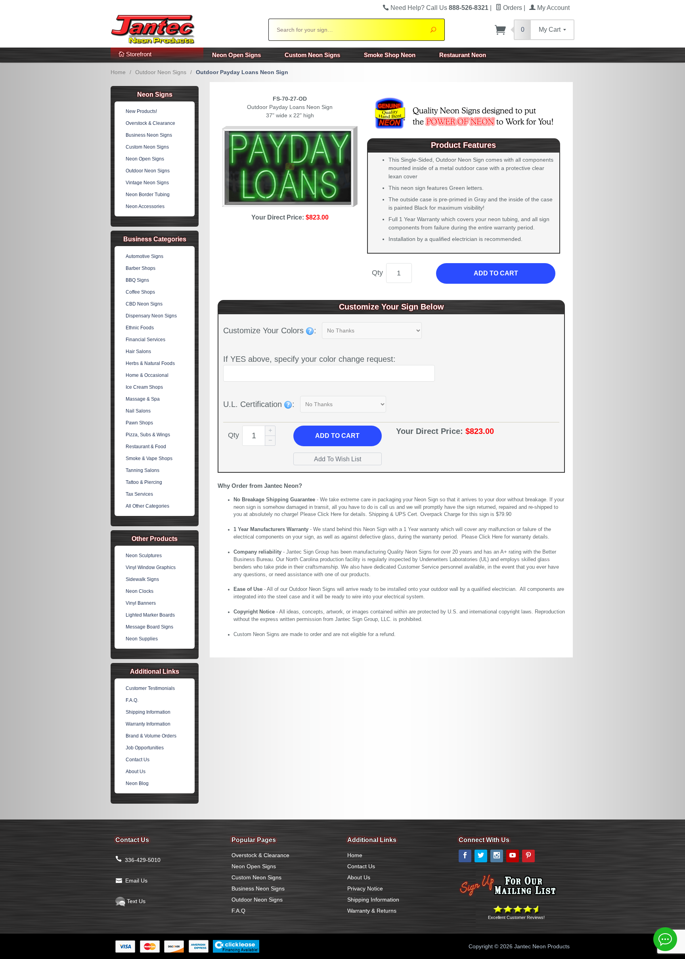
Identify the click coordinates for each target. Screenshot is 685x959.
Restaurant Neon (462, 55)
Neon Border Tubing (148, 194)
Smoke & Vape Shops (149, 458)
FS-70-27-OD (290, 99)
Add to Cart (496, 273)
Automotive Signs (144, 256)
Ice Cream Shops (144, 387)
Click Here (329, 514)
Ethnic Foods (140, 327)
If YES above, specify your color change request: (309, 359)
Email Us (136, 880)
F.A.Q (238, 910)
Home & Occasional (147, 375)
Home (118, 72)
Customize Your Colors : (269, 330)
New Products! (141, 111)
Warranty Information (148, 724)
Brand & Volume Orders (151, 736)
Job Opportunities (145, 748)
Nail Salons (138, 411)
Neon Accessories (145, 206)
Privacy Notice (365, 888)
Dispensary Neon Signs (151, 316)
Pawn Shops (139, 423)
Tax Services (139, 494)
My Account (553, 7)
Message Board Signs (149, 627)
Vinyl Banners (141, 603)
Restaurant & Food (146, 446)
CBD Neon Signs (144, 304)
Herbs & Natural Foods (150, 363)
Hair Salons (138, 351)
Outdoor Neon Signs (160, 72)
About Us (135, 771)
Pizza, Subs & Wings (148, 434)
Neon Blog (137, 783)
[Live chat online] (665, 939)
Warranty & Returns (371, 910)
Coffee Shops (140, 292)
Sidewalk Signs (142, 579)
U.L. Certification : (259, 404)
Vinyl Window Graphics (151, 567)
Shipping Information (148, 712)
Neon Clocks (139, 591)
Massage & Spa (143, 399)
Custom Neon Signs (312, 55)
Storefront (137, 54)
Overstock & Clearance (150, 123)
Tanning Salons (142, 470)
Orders (511, 7)
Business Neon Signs (149, 135)
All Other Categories (147, 506)
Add (337, 435)
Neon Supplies (142, 639)
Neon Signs (154, 94)
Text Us (135, 901)
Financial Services (145, 339)
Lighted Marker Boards (150, 615)
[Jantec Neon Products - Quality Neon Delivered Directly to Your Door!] (185, 28)
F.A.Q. (132, 700)
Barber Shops (140, 268)
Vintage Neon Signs (147, 182)
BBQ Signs (137, 280)
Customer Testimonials (150, 688)
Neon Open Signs (236, 55)
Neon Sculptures (144, 555)
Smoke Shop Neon (389, 55)
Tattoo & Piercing (144, 482)
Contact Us (137, 759)
